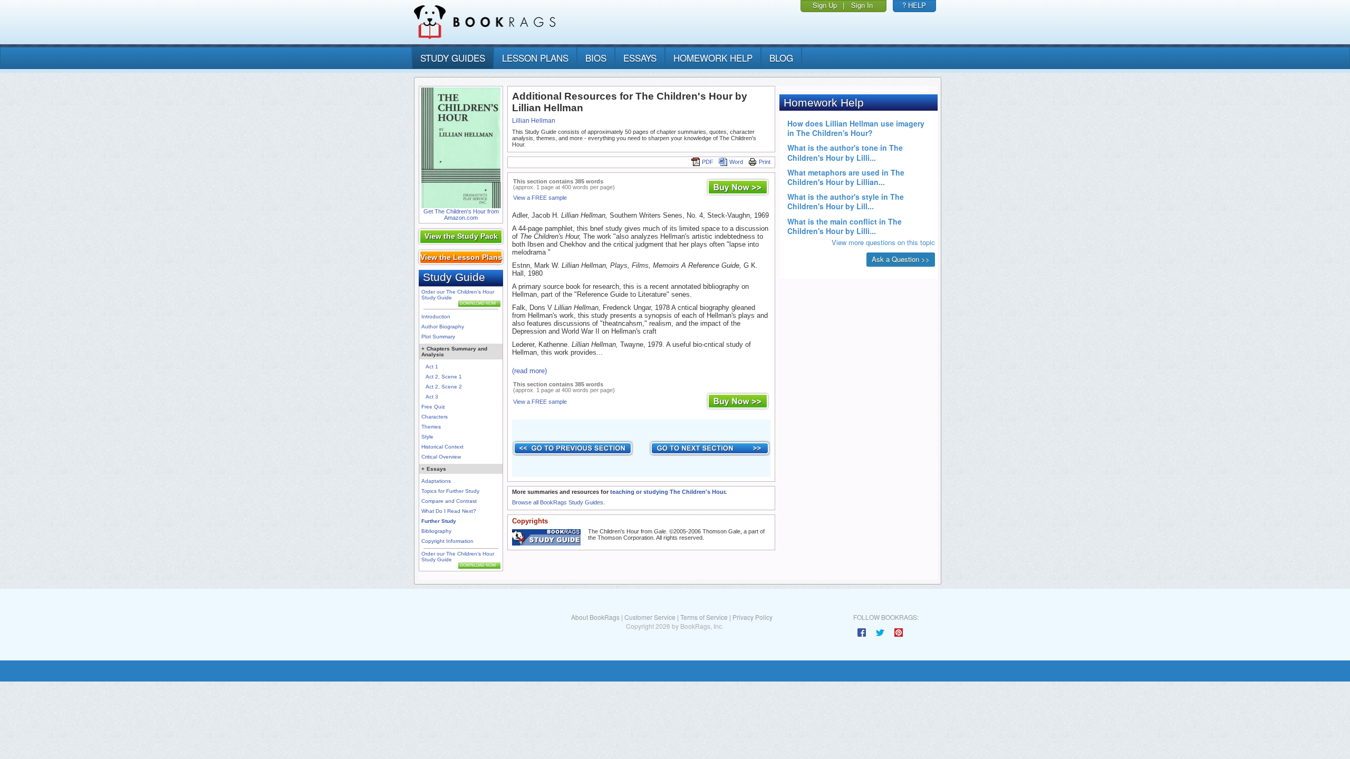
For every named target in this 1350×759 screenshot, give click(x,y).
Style (427, 437)
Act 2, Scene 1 (444, 377)
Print (764, 162)
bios (595, 57)
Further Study (438, 521)
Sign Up (825, 5)
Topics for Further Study (450, 491)
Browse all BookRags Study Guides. (558, 502)
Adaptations (436, 481)
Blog (781, 57)
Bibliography (436, 531)
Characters (434, 417)
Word (736, 162)
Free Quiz (433, 407)
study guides (452, 57)
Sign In (862, 5)
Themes (431, 427)
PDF (707, 162)
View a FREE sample (540, 197)
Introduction (435, 316)
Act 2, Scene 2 (444, 387)
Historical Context (442, 447)
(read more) (529, 371)
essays (640, 57)
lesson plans (535, 57)
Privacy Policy (752, 616)
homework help (713, 57)
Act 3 (432, 397)
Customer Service (650, 616)
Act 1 (432, 366)
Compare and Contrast (449, 501)
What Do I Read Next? (448, 511)
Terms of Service (704, 616)
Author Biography (442, 326)
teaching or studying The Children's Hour (667, 492)
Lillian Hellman (533, 120)
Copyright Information (447, 541)
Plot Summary (438, 336)
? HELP (914, 5)
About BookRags (595, 616)
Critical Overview (441, 457)
